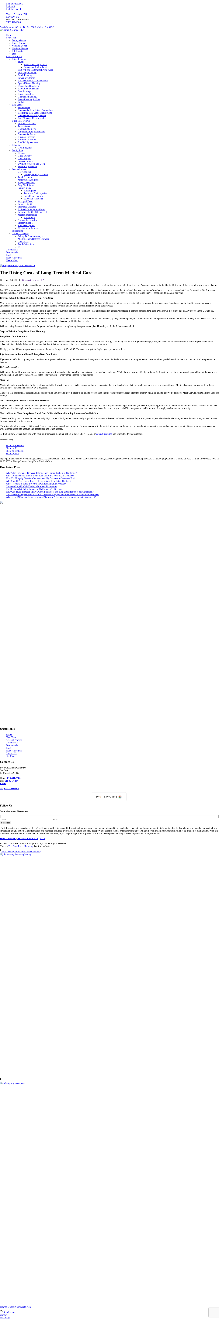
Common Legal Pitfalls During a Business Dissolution (31, 486)
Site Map (10, 756)
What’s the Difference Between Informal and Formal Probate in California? (41, 473)
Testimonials (12, 745)
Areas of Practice (14, 740)
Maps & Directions (9, 788)
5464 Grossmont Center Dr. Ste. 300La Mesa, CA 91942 (27, 27)
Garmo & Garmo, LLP (33, 280)
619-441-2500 (14, 778)
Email (3, 783)
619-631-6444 (11, 781)
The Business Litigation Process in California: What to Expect (35, 489)
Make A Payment (14, 750)
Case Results (12, 742)
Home (9, 734)
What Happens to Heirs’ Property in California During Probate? (36, 483)
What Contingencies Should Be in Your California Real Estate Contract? (40, 475)
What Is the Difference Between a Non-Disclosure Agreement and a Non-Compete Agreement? (51, 497)
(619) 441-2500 (13, 22)
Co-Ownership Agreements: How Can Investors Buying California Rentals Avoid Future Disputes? (52, 494)
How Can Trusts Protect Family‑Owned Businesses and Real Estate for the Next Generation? (50, 491)
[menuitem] (112, 14)
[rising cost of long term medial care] (17, 265)
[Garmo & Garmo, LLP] (12, 30)
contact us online (104, 434)
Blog (8, 748)
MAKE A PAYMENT (16, 14)
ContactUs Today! (5, 1316)
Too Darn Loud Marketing (21, 846)
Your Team (11, 737)
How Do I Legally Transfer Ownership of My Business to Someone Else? (41, 478)
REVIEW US (12, 17)
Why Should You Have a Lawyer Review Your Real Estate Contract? (38, 481)
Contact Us (11, 753)
